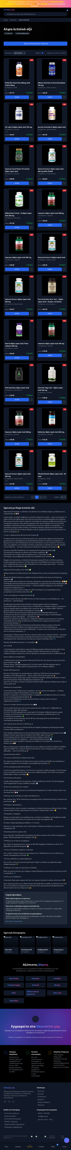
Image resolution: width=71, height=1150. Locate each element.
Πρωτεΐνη (41, 1091)
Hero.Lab (57, 993)
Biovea (57, 985)
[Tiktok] (13, 1101)
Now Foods (13, 978)
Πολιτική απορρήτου (52, 1137)
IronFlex (57, 978)
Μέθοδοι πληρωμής (11, 1122)
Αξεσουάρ (41, 1105)
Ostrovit (35, 985)
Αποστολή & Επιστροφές (12, 1119)
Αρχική (6, 20)
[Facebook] (5, 1101)
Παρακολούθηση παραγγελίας (14, 1124)
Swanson (35, 978)
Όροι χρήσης (63, 1137)
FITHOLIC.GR (9, 10)
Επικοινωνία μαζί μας (11, 1113)
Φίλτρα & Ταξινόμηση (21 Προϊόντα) (36, 44)
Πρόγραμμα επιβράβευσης (13, 1127)
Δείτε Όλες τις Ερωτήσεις (14, 921)
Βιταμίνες (41, 1099)
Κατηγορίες (13, 20)
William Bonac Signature (33, 992)
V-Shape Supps (14, 985)
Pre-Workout (42, 1097)
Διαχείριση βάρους (44, 1102)
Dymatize (14, 1000)
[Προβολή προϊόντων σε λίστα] (44, 53)
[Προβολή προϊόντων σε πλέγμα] (42, 53)
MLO (14, 993)
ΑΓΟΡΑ (17, 97)
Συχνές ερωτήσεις (10, 1116)
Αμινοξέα (41, 1094)
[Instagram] (9, 1101)
